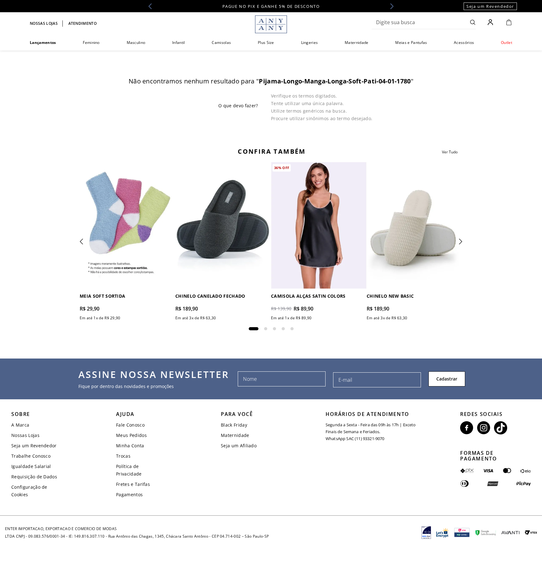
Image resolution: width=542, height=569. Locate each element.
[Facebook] (466, 427)
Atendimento (82, 23)
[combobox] (423, 22)
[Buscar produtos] (473, 22)
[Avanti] (510, 532)
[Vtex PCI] (462, 533)
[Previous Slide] (152, 6)
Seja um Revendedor (490, 6)
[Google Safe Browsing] (485, 532)
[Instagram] (483, 427)
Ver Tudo (450, 152)
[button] (253, 328)
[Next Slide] (390, 6)
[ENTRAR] (491, 22)
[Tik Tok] (500, 427)
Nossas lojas (44, 23)
